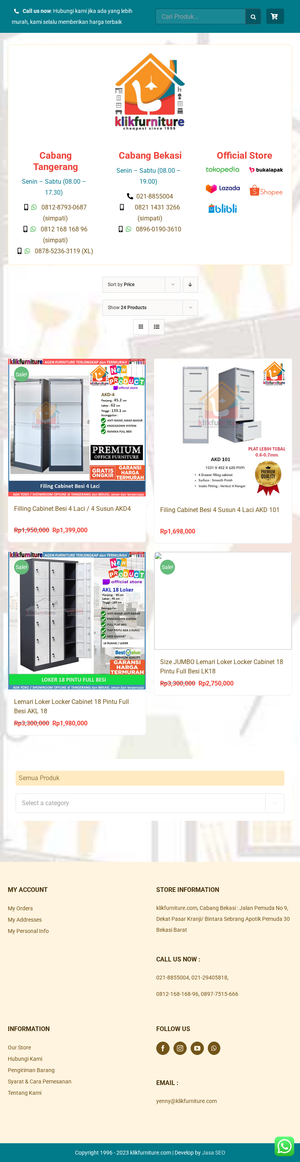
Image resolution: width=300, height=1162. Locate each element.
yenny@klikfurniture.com (186, 1101)
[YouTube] (197, 1048)
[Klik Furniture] (150, 55)
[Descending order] (190, 285)
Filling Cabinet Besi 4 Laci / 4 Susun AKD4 (72, 508)
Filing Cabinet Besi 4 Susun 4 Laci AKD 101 (220, 510)
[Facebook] (163, 1048)
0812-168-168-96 (177, 994)
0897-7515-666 (219, 994)
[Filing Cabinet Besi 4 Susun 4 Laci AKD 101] (223, 428)
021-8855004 (172, 977)
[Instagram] (180, 1048)
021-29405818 (209, 977)
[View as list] (156, 327)
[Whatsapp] (214, 1048)
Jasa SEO (213, 1152)
